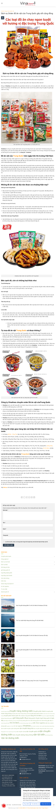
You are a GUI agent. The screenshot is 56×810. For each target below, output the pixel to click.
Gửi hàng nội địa (5, 567)
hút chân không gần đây (45, 720)
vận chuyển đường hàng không (23, 735)
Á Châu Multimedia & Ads (32, 808)
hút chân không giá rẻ (33, 720)
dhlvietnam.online (42, 755)
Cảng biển (27, 715)
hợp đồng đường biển (6, 572)
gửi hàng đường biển (23, 720)
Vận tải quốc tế (5, 592)
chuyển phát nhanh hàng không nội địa (21, 713)
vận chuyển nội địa (21, 731)
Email (4, 529)
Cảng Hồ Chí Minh (36, 715)
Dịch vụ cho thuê (5, 562)
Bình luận (5, 510)
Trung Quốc (18, 156)
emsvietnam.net (42, 757)
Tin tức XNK (4, 589)
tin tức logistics (5, 586)
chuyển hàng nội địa (5, 711)
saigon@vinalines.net (26, 773)
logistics (8, 726)
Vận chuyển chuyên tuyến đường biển (10, 728)
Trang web (5, 535)
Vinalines (27, 726)
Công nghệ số (4, 559)
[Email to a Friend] (29, 497)
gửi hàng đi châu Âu (8, 720)
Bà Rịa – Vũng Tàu (12, 434)
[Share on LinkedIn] (34, 497)
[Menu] (2, 3)
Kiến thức (3, 581)
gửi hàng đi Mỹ (15, 720)
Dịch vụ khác (4, 564)
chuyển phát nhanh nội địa (36, 713)
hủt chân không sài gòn (24, 723)
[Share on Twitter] (27, 497)
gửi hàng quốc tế (5, 570)
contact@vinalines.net (7, 777)
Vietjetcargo (22, 785)
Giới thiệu (8, 804)
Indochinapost (32, 784)
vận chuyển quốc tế (32, 731)
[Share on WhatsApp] (22, 497)
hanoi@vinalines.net (26, 759)
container (22, 715)
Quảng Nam (50, 445)
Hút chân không (5, 578)
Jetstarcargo (29, 785)
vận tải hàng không (49, 735)
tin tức (12, 726)
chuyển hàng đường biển (21, 711)
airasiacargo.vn (42, 751)
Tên (4, 522)
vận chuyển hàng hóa (26, 728)
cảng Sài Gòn (44, 715)
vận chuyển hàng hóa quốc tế (41, 728)
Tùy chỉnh (26, 803)
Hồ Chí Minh (46, 448)
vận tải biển (39, 734)
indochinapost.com (42, 758)
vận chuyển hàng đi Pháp (11, 731)
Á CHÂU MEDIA (22, 808)
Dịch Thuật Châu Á (43, 808)
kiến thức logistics (39, 723)
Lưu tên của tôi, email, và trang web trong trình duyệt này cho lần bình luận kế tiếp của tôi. (26, 541)
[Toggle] (54, 556)
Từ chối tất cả (35, 803)
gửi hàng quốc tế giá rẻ (33, 718)
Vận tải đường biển (10, 738)
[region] (37, 797)
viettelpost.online (42, 753)
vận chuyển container (35, 726)
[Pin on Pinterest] (32, 497)
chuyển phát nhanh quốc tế (12, 715)
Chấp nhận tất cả (45, 803)
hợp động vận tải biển (6, 575)
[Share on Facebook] (24, 497)
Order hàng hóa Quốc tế (7, 11)
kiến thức (30, 723)
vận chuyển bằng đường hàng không (47, 726)
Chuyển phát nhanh (6, 556)
